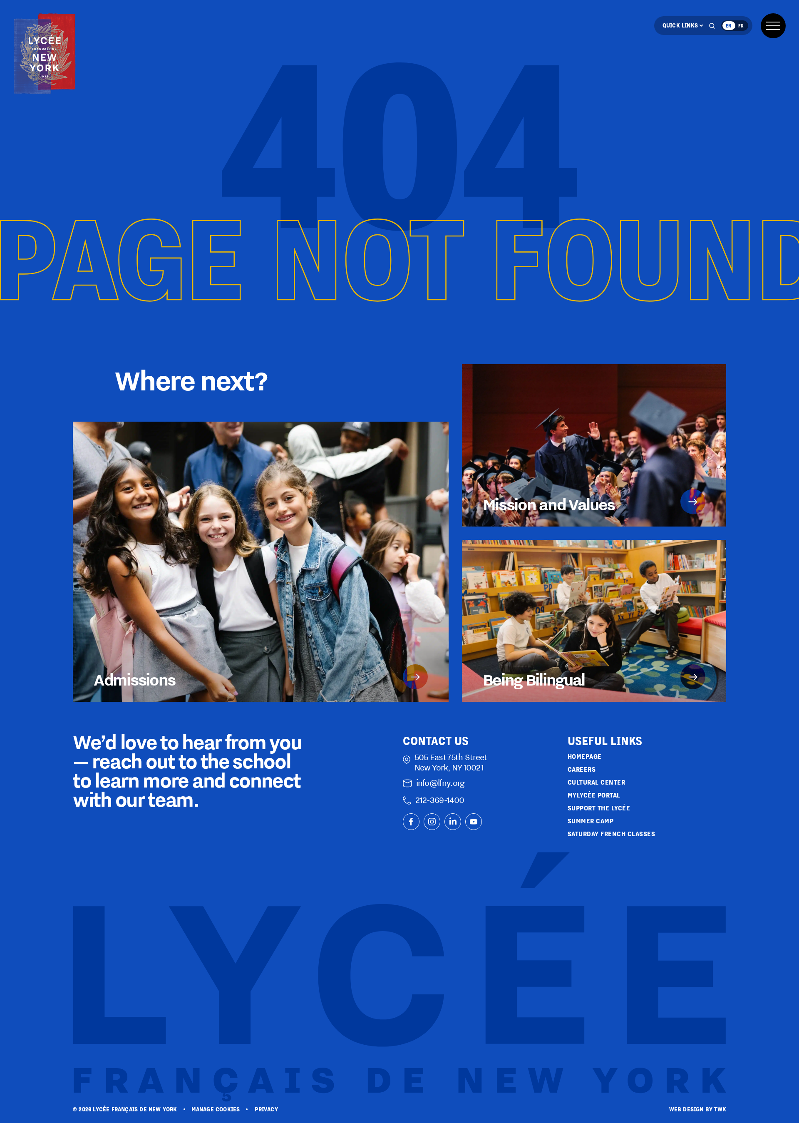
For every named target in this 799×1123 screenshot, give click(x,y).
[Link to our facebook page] (411, 821)
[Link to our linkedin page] (452, 821)
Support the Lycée (599, 808)
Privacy (266, 1109)
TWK (720, 1109)
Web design (686, 1109)
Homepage (585, 756)
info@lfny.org (440, 783)
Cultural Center (596, 782)
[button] (773, 25)
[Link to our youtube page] (473, 821)
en (728, 25)
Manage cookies (215, 1109)
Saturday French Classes (611, 834)
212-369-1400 (439, 800)
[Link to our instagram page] (432, 821)
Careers (582, 769)
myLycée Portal (594, 795)
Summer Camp (591, 821)
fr (741, 25)
